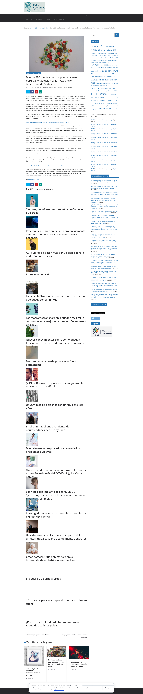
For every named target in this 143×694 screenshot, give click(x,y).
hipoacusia (94, 62)
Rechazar (98, 687)
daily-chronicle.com (33, 179)
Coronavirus (104, 55)
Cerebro (112, 53)
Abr (103, 120)
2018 (92, 155)
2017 (92, 160)
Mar (100, 120)
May (105, 120)
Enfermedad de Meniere (109, 58)
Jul (109, 120)
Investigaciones (36, 73)
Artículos (29, 73)
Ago (112, 120)
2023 (92, 133)
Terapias (112, 91)
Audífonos (103, 53)
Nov (92, 126)
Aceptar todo (88, 687)
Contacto (45, 16)
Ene (95, 120)
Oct (116, 124)
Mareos (110, 65)
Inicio (27, 16)
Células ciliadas (95, 58)
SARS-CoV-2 (112, 88)
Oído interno (112, 68)
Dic (94, 126)
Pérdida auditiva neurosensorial (103, 74)
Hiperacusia (113, 60)
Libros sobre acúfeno (74, 16)
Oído (103, 68)
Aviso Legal (35, 16)
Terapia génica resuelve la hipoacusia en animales (74, 636)
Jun (107, 120)
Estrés (106, 60)
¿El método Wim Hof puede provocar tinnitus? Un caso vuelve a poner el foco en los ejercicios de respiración (104, 206)
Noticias (97, 67)
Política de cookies (59, 690)
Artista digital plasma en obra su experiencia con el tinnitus (34, 671)
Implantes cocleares (103, 62)
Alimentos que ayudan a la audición (37, 635)
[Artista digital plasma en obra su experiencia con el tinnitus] (34, 647)
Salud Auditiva (100, 88)
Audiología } (95, 53)
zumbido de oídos (108, 108)
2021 (92, 142)
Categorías (38, 20)
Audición (111, 50)
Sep (114, 124)
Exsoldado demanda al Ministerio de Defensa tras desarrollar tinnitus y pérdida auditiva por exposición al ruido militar (104, 279)
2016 (92, 164)
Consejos (94, 55)
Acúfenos (98, 46)
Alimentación (110, 46)
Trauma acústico (113, 106)
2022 (92, 137)
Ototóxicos (59, 87)
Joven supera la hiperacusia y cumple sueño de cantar (79, 664)
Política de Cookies (90, 16)
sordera (95, 91)
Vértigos (94, 109)
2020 (92, 146)
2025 (92, 124)
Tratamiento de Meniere (101, 106)
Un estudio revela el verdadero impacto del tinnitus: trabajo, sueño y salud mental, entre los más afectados (104, 217)
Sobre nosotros (105, 16)
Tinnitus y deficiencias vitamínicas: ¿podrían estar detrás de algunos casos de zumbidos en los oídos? (104, 200)
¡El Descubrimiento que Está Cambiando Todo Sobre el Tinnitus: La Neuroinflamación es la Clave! (104, 272)
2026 (92, 120)
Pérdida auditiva (107, 70)
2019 (92, 151)
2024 (92, 129)
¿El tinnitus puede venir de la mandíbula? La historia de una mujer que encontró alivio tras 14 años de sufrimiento (104, 285)
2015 (92, 169)
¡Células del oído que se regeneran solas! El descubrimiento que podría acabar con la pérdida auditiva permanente (103, 256)
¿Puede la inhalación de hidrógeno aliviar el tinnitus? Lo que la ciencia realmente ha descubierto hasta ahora (103, 235)
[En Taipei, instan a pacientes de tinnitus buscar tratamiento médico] (56, 647)
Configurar (108, 687)
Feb (98, 120)
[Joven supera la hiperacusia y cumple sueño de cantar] (79, 647)
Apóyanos (29, 20)
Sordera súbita (104, 91)
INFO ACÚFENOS (38, 87)
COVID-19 (114, 55)
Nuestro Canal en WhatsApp (55, 20)
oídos (94, 71)
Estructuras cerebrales (97, 60)
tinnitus (99, 94)
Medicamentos (52, 87)
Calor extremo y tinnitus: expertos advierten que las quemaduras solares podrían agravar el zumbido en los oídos (104, 262)
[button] (97, 16)
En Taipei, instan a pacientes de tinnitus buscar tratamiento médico (56, 663)
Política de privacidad (58, 16)
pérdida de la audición (104, 83)
